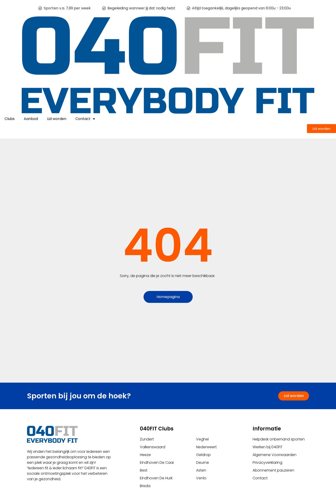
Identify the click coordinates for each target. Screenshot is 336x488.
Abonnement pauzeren (273, 470)
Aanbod (31, 118)
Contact (83, 118)
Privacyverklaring (267, 462)
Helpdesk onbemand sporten (279, 439)
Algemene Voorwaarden (274, 454)
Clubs (10, 118)
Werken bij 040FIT (268, 447)
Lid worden (56, 118)
